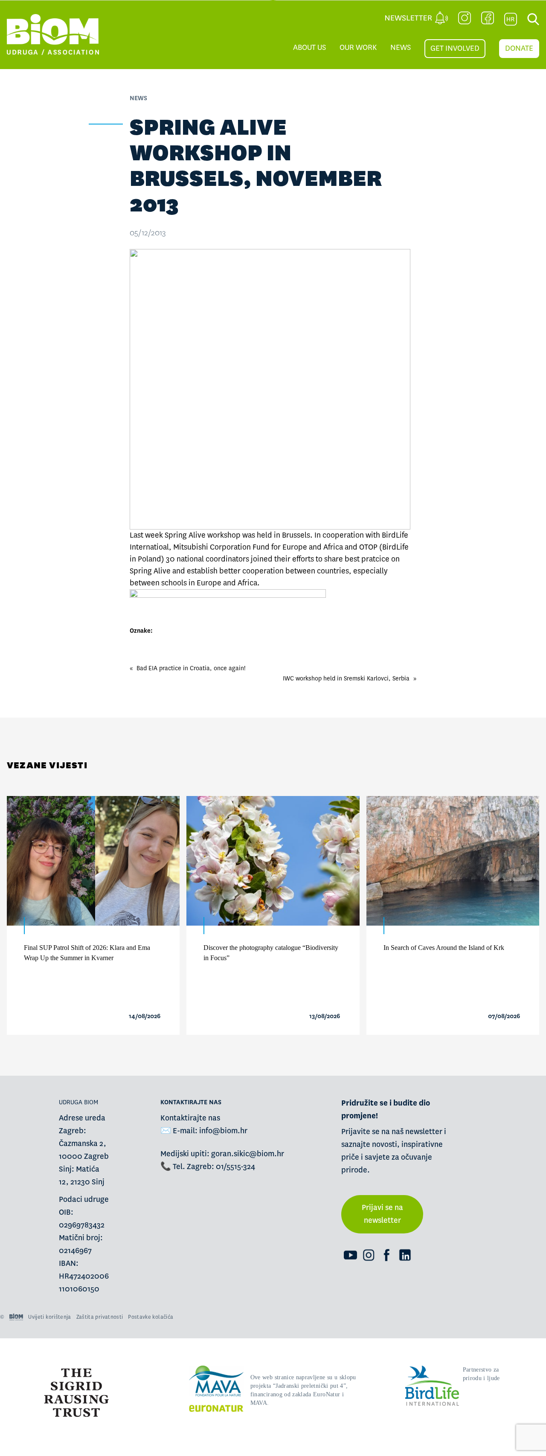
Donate (519, 48)
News (400, 47)
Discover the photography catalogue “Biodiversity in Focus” (270, 952)
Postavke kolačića (150, 1317)
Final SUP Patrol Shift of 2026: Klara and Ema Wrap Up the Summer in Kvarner (87, 952)
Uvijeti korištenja (49, 1317)
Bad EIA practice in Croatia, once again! (191, 668)
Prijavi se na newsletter (382, 1214)
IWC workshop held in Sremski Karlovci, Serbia (346, 678)
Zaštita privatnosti (99, 1317)
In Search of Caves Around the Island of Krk (443, 947)
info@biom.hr (223, 1131)
